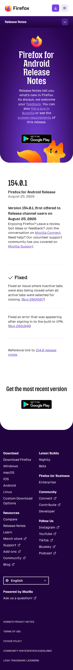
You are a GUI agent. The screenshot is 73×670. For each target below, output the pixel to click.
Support (9, 545)
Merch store (12, 539)
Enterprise (47, 482)
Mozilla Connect (48, 233)
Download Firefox (17, 460)
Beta (42, 466)
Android (9, 485)
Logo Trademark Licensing (21, 660)
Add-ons (10, 551)
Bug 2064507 (33, 299)
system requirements (34, 118)
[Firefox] (17, 8)
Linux (7, 492)
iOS (6, 479)
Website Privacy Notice (18, 621)
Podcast (45, 553)
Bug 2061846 (19, 326)
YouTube (45, 534)
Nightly (44, 460)
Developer (47, 511)
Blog (6, 564)
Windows (10, 466)
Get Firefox (55, 8)
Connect (45, 498)
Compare (10, 519)
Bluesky (45, 547)
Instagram (47, 527)
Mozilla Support (20, 246)
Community (12, 558)
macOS (8, 472)
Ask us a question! (17, 598)
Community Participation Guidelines (27, 650)
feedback (33, 104)
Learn (7, 532)
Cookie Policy (12, 641)
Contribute (47, 505)
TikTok (44, 540)
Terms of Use (12, 631)
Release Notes (14, 526)
